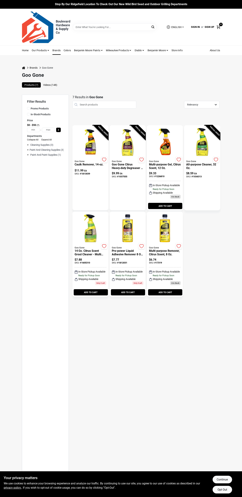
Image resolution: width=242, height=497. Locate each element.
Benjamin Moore (157, 50)
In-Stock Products (40, 114)
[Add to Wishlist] (104, 160)
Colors (67, 50)
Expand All (46, 139)
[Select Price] (58, 130)
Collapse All (32, 139)
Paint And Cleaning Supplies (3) (47, 149)
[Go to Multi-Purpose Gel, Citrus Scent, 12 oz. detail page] (165, 142)
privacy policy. (12, 487)
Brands (56, 50)
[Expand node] (28, 145)
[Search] (153, 27)
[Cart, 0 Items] (218, 27)
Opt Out (222, 489)
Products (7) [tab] (31, 85)
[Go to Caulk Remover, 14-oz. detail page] (90, 142)
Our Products (39, 50)
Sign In (195, 27)
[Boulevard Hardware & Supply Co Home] (37, 27)
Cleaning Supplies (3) (41, 144)
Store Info (177, 50)
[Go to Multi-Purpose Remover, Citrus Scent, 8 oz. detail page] (165, 228)
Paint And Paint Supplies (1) (45, 154)
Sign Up (209, 27)
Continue (222, 479)
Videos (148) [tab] (50, 85)
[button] (175, 27)
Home (25, 50)
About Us (215, 50)
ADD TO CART (165, 206)
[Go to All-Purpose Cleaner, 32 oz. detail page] (202, 142)
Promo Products (40, 108)
